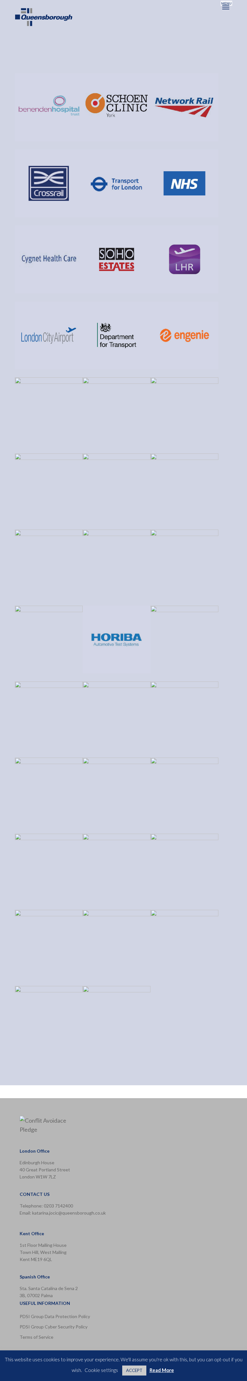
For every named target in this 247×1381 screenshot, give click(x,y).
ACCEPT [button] (134, 1370)
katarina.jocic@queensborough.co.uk (69, 1213)
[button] (226, 7)
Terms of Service (36, 1337)
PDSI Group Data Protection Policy (55, 1316)
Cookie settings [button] (101, 1370)
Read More (162, 1370)
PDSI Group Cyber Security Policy (53, 1326)
